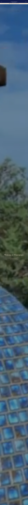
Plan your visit (14, 258)
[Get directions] (25, 1)
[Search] (26, 1)
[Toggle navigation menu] (1, 1)
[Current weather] (18, 3)
